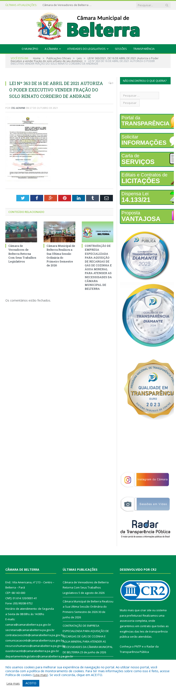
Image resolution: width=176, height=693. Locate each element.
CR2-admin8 (18, 107)
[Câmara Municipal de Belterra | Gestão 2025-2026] (88, 25)
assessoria (127, 621)
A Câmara (51, 49)
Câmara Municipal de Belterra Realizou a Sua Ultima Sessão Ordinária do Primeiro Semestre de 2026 (68, 5)
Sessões (121, 49)
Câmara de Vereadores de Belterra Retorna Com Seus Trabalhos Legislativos (22, 253)
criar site (146, 610)
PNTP (137, 646)
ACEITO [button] (31, 683)
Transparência (144, 49)
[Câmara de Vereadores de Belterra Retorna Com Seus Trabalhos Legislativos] (21, 231)
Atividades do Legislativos (86, 49)
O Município (30, 49)
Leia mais (40, 675)
